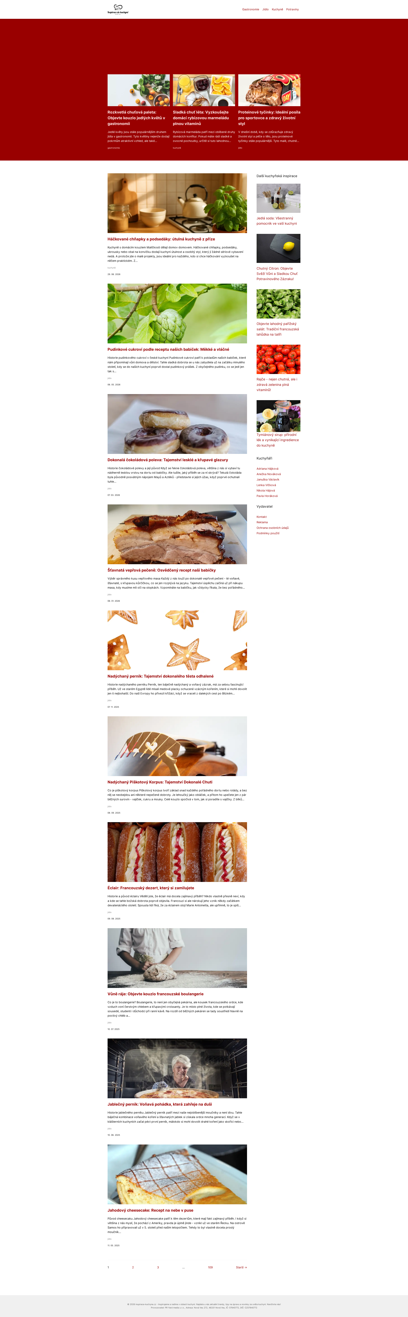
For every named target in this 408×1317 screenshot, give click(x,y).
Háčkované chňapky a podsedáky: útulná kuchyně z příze (161, 239)
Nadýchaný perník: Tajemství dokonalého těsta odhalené (161, 676)
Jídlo (265, 9)
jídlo (240, 148)
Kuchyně (277, 9)
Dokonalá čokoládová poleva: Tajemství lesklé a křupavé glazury (168, 460)
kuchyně (177, 148)
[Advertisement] (204, 50)
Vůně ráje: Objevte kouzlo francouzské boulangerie (156, 994)
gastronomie (114, 148)
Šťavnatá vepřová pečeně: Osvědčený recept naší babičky (162, 570)
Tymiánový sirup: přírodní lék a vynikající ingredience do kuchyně (278, 440)
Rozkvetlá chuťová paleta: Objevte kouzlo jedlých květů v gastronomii (136, 118)
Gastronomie (250, 9)
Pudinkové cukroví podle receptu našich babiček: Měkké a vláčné (168, 349)
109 (210, 1267)
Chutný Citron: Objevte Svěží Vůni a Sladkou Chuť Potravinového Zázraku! (277, 273)
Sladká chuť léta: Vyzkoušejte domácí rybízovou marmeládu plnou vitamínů (201, 118)
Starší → (241, 1267)
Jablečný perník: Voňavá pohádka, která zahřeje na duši (160, 1104)
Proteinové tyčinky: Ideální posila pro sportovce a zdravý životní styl (269, 118)
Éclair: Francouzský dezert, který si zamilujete (151, 888)
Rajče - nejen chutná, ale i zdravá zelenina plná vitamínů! (277, 384)
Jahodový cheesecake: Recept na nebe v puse (150, 1210)
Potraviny (292, 9)
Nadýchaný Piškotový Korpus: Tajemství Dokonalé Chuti (160, 782)
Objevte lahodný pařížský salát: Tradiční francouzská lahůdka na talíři (278, 329)
